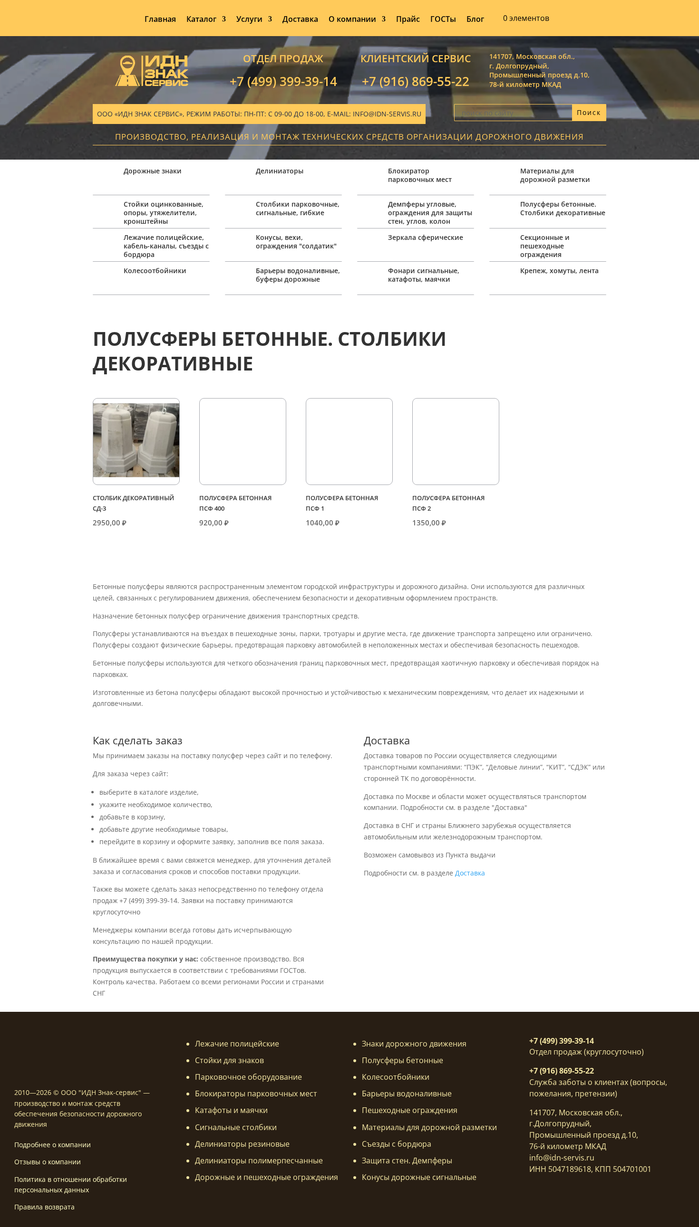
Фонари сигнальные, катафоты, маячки (423, 275)
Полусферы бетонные (402, 1060)
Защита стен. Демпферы (407, 1160)
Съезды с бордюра (396, 1144)
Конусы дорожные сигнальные (419, 1177)
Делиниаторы (279, 170)
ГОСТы (443, 20)
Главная (160, 20)
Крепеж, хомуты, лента (559, 270)
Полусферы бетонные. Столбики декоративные (562, 208)
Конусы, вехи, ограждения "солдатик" (296, 241)
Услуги (249, 20)
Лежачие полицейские (237, 1043)
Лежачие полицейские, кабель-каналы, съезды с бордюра (166, 246)
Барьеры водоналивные (407, 1093)
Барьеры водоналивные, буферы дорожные (298, 275)
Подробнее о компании (52, 1144)
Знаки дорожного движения (414, 1043)
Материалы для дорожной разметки (555, 175)
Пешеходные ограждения (409, 1110)
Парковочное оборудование (248, 1077)
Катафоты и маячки (231, 1110)
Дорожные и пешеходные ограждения (266, 1177)
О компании (352, 20)
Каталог (201, 20)
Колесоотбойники (155, 270)
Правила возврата (44, 1206)
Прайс (408, 20)
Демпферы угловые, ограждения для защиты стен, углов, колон (430, 213)
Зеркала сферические (425, 237)
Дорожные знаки (153, 170)
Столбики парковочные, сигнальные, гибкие (298, 208)
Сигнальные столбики (236, 1127)
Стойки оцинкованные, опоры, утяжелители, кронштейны (164, 213)
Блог (475, 20)
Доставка (300, 20)
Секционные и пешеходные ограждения (545, 246)
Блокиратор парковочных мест (420, 175)
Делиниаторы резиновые (242, 1144)
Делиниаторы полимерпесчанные (259, 1160)
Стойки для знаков (229, 1060)
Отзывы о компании (47, 1161)
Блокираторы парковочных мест (256, 1093)
